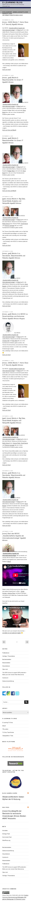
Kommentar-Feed (6, 837)
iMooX (19, 30)
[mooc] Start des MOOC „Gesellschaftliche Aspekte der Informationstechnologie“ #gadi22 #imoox (14, 536)
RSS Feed (5, 807)
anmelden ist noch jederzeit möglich (11, 633)
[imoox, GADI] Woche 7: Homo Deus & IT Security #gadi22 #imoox (15, 364)
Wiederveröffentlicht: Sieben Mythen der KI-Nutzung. (13, 797)
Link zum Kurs (6, 69)
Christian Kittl (5, 340)
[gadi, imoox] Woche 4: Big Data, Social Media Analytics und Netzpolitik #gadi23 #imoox (13, 200)
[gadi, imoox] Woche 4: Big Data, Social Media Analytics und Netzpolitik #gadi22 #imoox (13, 420)
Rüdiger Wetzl (11, 171)
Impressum (5, 678)
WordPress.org (6, 840)
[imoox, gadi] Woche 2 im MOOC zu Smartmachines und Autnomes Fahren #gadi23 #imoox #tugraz (15, 316)
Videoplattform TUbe (7, 735)
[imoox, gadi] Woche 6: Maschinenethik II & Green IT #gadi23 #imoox (12, 79)
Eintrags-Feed (6, 834)
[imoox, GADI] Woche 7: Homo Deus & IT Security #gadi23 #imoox (15, 23)
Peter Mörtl (14, 340)
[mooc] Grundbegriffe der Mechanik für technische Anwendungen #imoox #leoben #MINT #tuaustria (14, 815)
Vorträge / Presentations (8, 656)
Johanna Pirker (11, 593)
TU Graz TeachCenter (8, 732)
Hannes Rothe (16, 443)
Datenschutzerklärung (8, 681)
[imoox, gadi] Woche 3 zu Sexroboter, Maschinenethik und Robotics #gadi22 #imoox (13, 475)
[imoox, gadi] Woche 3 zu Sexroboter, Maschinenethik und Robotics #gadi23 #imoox (13, 255)
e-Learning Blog (12, 2)
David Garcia (24, 223)
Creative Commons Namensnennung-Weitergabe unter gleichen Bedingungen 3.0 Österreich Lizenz (15, 897)
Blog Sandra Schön (9, 793)
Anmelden (5, 830)
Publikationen (5, 653)
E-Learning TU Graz (7, 722)
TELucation (5, 729)
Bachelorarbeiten (6, 659)
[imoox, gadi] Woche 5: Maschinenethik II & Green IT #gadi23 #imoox (12, 140)
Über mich (5, 669)
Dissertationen (6, 666)
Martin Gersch (6, 223)
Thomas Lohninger (9, 225)
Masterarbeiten (6, 662)
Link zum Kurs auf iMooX (9, 130)
